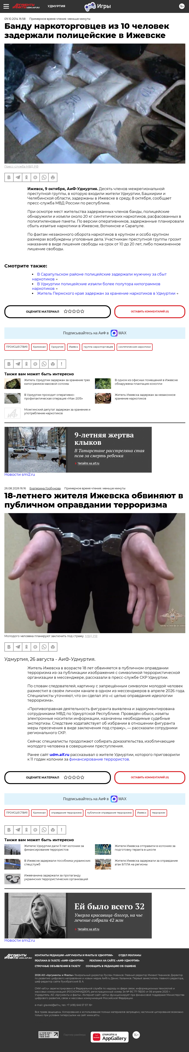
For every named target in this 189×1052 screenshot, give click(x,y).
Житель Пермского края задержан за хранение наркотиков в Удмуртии (106, 293)
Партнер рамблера (75, 1034)
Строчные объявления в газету (57, 966)
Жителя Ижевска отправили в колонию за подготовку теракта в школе (145, 847)
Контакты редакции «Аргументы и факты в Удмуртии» (74, 955)
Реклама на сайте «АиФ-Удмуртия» (114, 960)
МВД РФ (91, 636)
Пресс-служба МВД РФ (21, 166)
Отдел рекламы (129, 955)
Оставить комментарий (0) (150, 311)
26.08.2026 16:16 (15, 488)
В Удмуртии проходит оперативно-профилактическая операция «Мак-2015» (53, 396)
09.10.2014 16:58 (15, 19)
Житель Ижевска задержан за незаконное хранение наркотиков (145, 396)
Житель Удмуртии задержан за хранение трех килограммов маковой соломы (57, 381)
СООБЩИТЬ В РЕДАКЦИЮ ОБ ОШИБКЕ (111, 966)
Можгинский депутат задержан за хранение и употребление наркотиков (57, 411)
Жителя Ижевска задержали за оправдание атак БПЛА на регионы (146, 862)
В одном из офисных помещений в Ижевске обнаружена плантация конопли (146, 381)
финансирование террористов (99, 759)
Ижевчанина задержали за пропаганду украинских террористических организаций (56, 877)
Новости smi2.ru (19, 474)
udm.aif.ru (59, 754)
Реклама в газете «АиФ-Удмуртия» (59, 960)
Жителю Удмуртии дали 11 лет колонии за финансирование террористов (54, 847)
